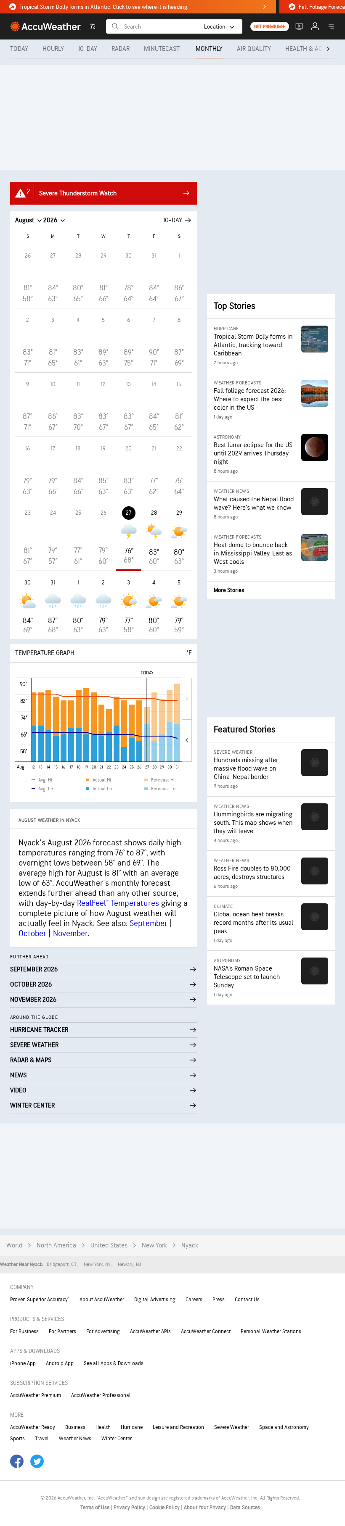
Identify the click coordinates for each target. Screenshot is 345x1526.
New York (154, 1246)
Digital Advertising (154, 1299)
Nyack (189, 1246)
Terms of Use (95, 1507)
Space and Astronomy (284, 1427)
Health (103, 1427)
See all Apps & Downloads (113, 1363)
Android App (60, 1363)
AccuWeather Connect (206, 1331)
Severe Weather (231, 1427)
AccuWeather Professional (101, 1395)
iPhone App (23, 1363)
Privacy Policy (130, 1507)
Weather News (75, 1438)
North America (56, 1246)
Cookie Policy (165, 1507)
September (148, 923)
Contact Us (247, 1299)
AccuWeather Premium (35, 1395)
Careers (194, 1299)
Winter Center (116, 1438)
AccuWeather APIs (150, 1331)
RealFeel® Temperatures (118, 903)
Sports (17, 1438)
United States (108, 1246)
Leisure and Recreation (178, 1427)
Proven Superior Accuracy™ (39, 1299)
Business (75, 1427)
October (32, 934)
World (14, 1246)
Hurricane (132, 1427)
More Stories (229, 590)
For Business (24, 1331)
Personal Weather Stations (271, 1331)
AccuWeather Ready (32, 1427)
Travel (42, 1438)
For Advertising (103, 1331)
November (70, 934)
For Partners (62, 1331)
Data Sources (245, 1507)
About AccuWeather (102, 1299)
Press (218, 1299)
